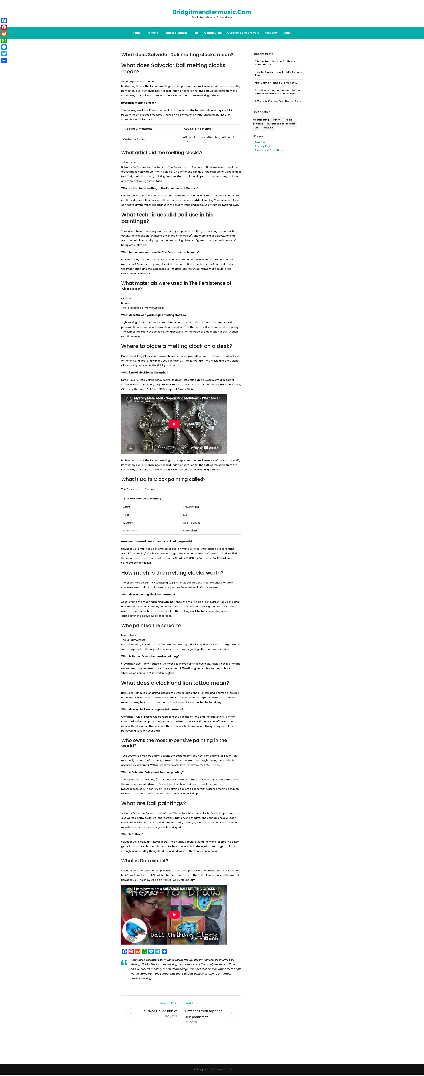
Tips (196, 33)
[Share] (4, 60)
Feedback (271, 33)
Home (136, 33)
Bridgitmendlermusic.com (211, 12)
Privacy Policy (264, 146)
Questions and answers (243, 33)
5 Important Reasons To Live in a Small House (276, 63)
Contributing (213, 33)
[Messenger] (4, 47)
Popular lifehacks (175, 33)
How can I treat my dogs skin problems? (203, 1014)
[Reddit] (4, 34)
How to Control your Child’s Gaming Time (278, 73)
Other (288, 33)
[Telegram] (4, 53)
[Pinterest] (4, 27)
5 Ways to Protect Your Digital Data (278, 101)
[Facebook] (4, 20)
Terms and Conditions (269, 150)
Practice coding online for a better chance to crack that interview (277, 92)
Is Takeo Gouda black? (160, 1011)
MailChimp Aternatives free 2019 (276, 82)
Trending (152, 33)
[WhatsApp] (4, 40)
